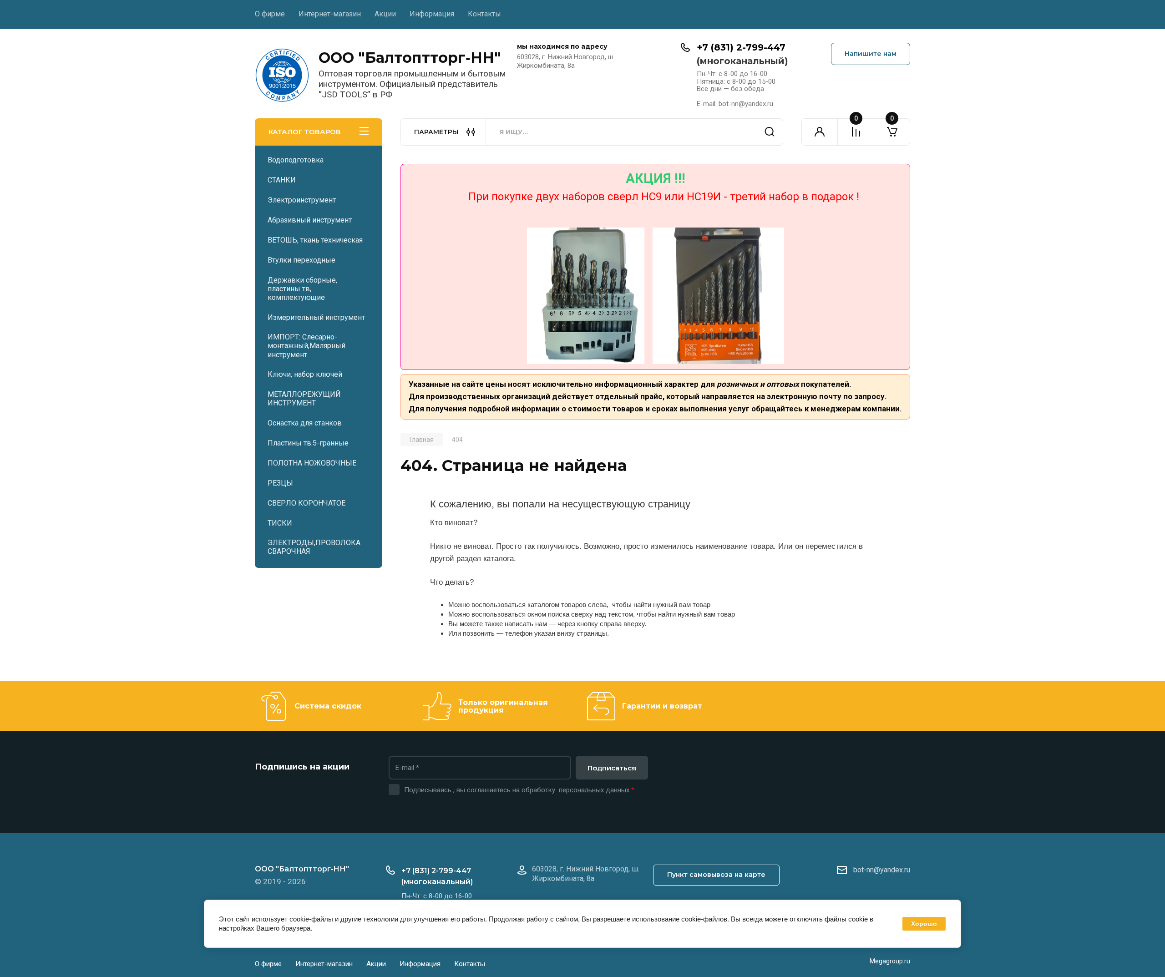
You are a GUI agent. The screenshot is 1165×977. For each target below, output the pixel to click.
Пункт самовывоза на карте (716, 875)
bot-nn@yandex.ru (881, 870)
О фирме (270, 14)
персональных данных (594, 790)
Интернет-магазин (330, 14)
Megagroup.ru (890, 961)
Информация (432, 14)
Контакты (484, 14)
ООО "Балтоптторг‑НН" (410, 57)
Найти (769, 132)
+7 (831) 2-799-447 (741, 47)
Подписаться (612, 768)
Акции (385, 14)
